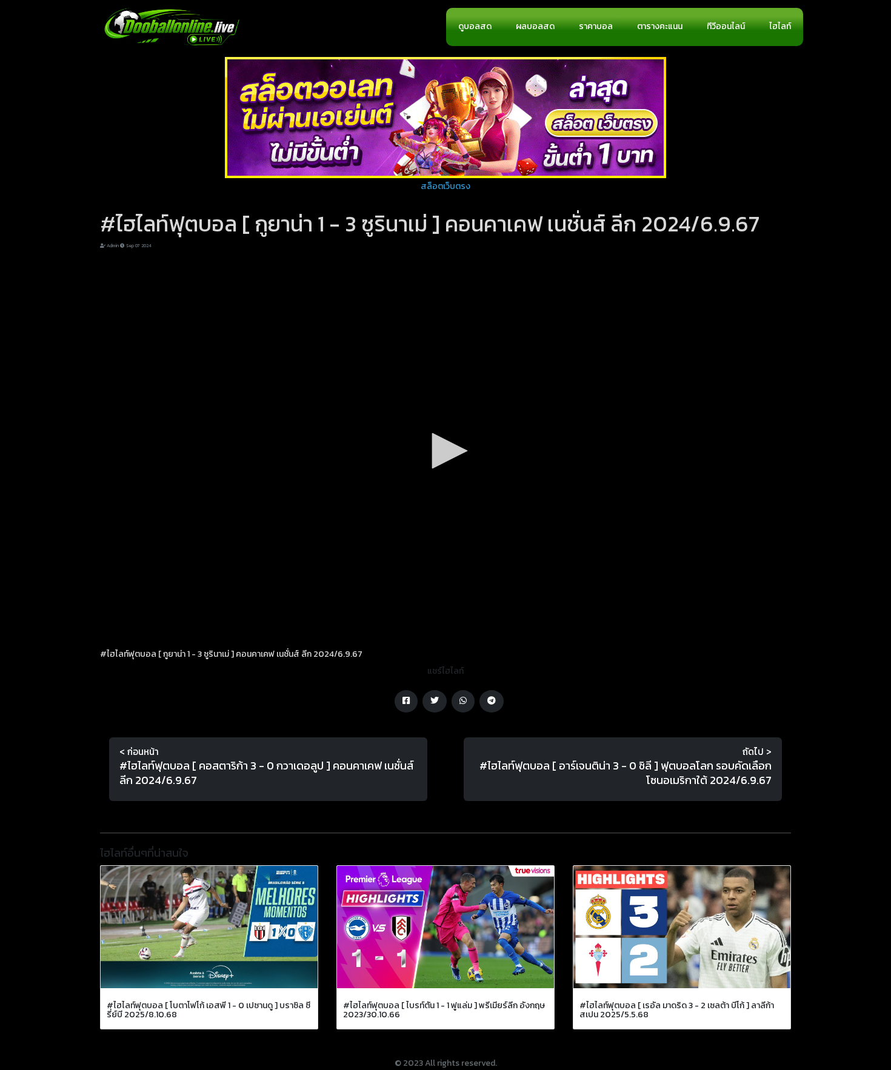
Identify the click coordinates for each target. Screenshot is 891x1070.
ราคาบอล (596, 26)
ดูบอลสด (475, 26)
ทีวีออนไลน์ (726, 26)
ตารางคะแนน (659, 26)
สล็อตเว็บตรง (445, 186)
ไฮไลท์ (780, 26)
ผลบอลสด (535, 26)
